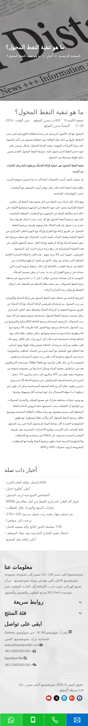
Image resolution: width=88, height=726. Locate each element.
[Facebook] (79, 698)
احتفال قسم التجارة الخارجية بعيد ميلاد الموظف (37, 533)
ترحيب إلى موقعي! (19, 520)
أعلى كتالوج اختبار (18, 488)
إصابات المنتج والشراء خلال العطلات (30, 507)
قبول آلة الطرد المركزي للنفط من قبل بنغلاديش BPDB (42, 501)
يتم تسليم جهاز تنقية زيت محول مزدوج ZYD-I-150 (39, 514)
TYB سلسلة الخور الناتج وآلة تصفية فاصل (34, 526)
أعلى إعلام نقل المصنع (21, 539)
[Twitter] (56, 698)
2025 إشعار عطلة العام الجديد (26, 482)
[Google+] (72, 698)
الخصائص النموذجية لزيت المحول (28, 495)
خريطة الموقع (69, 690)
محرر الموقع (52, 125)
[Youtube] (49, 698)
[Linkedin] (64, 698)
